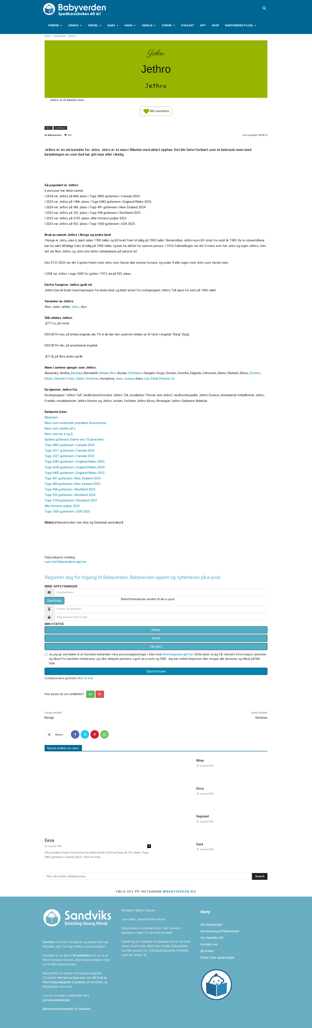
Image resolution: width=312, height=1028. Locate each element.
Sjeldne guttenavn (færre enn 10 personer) (74, 439)
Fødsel (93, 25)
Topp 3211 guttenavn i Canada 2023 (69, 450)
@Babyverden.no (179, 891)
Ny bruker (207, 951)
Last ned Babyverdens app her (66, 562)
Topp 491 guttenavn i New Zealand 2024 (72, 478)
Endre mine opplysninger (218, 957)
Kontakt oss (209, 944)
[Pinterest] (94, 734)
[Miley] (177, 768)
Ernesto (255, 373)
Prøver (53, 25)
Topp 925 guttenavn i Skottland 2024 (70, 495)
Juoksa (129, 378)
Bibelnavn (51, 417)
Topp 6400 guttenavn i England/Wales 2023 (74, 473)
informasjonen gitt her (177, 654)
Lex (146, 378)
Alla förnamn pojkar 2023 (62, 506)
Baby (111, 25)
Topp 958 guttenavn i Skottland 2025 (70, 489)
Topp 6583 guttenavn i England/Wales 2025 (74, 461)
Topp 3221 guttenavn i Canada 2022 (69, 456)
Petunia (164, 378)
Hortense (92, 378)
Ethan (48, 378)
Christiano (135, 373)
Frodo (70, 378)
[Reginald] (177, 824)
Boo (113, 373)
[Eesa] (98, 795)
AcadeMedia (82, 955)
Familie (147, 25)
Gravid (73, 25)
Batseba (76, 373)
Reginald (202, 816)
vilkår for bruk (85, 678)
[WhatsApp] (104, 734)
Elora (200, 788)
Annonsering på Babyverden (220, 931)
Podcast (187, 25)
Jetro (75, 307)
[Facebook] (75, 734)
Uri (173, 378)
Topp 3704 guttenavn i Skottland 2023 (71, 500)
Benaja (49, 718)
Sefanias (261, 718)
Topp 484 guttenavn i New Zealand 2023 (72, 484)
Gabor (80, 378)
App (203, 25)
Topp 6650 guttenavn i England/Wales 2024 (74, 467)
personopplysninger (56, 1000)
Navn (128, 25)
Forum (166, 25)
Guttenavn (59, 36)
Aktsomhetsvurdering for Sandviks (67, 1009)
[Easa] (177, 852)
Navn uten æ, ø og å (59, 434)
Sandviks (49, 942)
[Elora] (177, 796)
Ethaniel (59, 378)
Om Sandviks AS (212, 938)
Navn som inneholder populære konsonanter (76, 423)
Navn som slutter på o (60, 428)
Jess (119, 378)
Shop (215, 25)
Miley (200, 760)
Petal (154, 378)
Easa (199, 844)
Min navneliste (159, 111)
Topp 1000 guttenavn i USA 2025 (67, 511)
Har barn (156, 646)
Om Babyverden (211, 925)
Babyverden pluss (239, 25)
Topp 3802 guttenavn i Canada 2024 (69, 445)
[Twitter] (85, 734)
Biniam (104, 373)
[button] (264, 9)
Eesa (49, 840)
